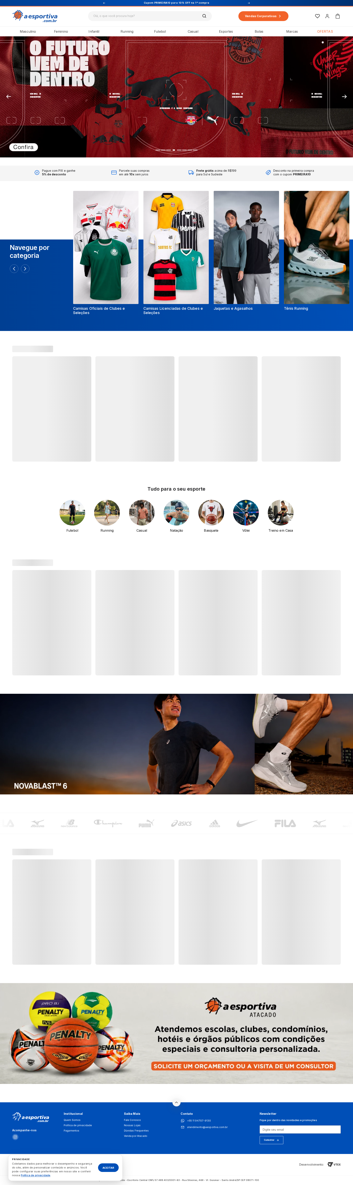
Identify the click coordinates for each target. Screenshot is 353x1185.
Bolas (259, 31)
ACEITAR (108, 1167)
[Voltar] (14, 268)
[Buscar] (204, 16)
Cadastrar (269, 1140)
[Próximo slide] (344, 96)
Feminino (61, 31)
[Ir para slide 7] (189, 150)
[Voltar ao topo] (176, 1102)
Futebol (160, 31)
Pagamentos (71, 1130)
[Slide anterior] (8, 96)
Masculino (28, 31)
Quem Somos (72, 1120)
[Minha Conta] (327, 16)
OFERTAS (325, 31)
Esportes (226, 31)
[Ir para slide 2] (163, 150)
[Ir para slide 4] (173, 150)
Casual (193, 31)
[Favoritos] (317, 16)
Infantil (93, 31)
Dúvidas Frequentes (136, 1130)
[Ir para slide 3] (168, 150)
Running (127, 31)
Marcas (292, 31)
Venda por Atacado (135, 1136)
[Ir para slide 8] (195, 150)
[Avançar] (25, 268)
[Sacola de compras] (338, 16)
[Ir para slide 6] (184, 150)
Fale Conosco (132, 1120)
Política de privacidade (78, 1125)
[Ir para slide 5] (179, 150)
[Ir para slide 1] (157, 150)
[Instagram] (15, 1137)
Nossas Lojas (132, 1125)
